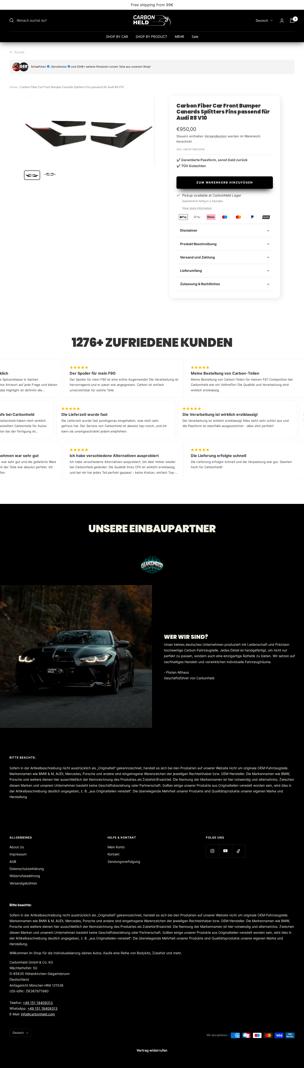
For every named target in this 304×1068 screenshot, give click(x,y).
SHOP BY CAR (117, 37)
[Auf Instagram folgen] (212, 850)
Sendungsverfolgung (124, 861)
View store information (197, 208)
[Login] (282, 21)
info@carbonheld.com (38, 1014)
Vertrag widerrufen (152, 1050)
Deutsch (262, 20)
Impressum (18, 854)
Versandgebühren (23, 883)
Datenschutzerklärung (27, 869)
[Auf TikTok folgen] (238, 850)
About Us (17, 847)
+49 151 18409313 (38, 1003)
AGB (13, 861)
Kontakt (113, 854)
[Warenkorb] (292, 20)
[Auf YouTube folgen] (225, 850)
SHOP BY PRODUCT (151, 37)
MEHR (179, 37)
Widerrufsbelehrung (25, 876)
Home (13, 87)
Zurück (19, 52)
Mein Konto (116, 847)
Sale (195, 37)
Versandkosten (215, 136)
